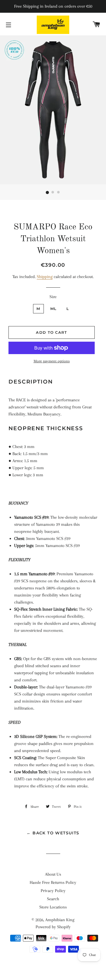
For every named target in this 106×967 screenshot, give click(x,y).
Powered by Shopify (53, 926)
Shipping (45, 276)
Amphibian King (59, 919)
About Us (53, 874)
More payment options (52, 361)
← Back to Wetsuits (53, 832)
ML (53, 308)
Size (53, 296)
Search (53, 898)
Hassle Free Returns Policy (53, 882)
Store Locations (53, 907)
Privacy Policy (53, 890)
